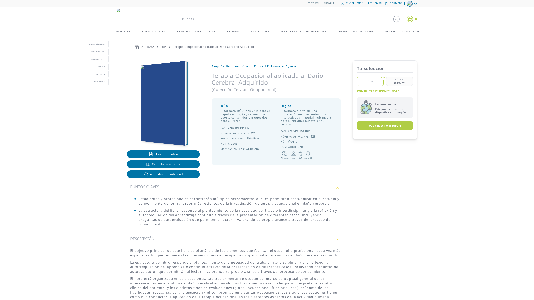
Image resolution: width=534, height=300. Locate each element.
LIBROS (120, 31)
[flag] (412, 3)
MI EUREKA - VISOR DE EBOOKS (303, 31)
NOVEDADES (260, 31)
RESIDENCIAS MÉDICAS (193, 31)
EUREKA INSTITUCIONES (356, 31)
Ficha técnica (97, 44)
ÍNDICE (101, 66)
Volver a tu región (384, 126)
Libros (150, 47)
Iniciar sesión (354, 3)
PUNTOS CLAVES (144, 186)
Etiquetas (99, 81)
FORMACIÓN (151, 31)
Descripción (98, 51)
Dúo (163, 47)
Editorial (314, 3)
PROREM (233, 31)
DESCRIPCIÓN (142, 238)
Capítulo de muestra (166, 164)
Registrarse (375, 3)
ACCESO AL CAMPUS (399, 31)
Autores (329, 3)
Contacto (396, 3)
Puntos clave (97, 59)
